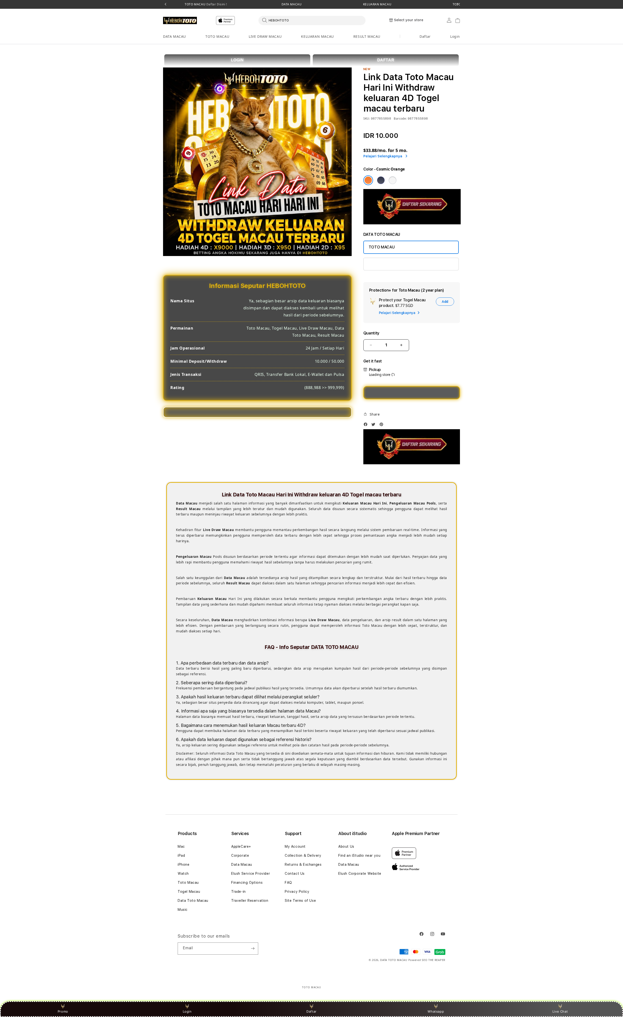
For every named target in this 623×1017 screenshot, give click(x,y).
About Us (346, 846)
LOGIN (237, 60)
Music (183, 910)
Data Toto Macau (193, 901)
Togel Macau (189, 891)
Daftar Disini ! (216, 4)
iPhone (184, 864)
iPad (181, 855)
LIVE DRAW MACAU (265, 36)
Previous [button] (165, 4)
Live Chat (560, 1011)
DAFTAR (385, 60)
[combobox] (312, 20)
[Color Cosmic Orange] (368, 180)
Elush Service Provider (250, 873)
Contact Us (295, 873)
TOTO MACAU (206, 4)
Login (187, 1011)
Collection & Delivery (303, 855)
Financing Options (247, 882)
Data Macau (241, 864)
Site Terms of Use (300, 901)
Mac (181, 846)
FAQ (288, 882)
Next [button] (457, 4)
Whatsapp (436, 1011)
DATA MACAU (292, 4)
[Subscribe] (252, 948)
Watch (183, 873)
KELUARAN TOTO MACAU (391, 264)
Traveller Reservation (249, 901)
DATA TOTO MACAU (393, 960)
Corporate (240, 855)
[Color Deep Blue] (381, 180)
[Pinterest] (382, 425)
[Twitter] (374, 425)
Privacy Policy (297, 891)
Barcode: (400, 118)
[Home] (180, 20)
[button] (174, 37)
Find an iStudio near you (359, 855)
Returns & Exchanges (303, 864)
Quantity (371, 333)
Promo (63, 1011)
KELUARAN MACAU (377, 4)
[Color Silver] (392, 180)
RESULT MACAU (366, 36)
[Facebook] (366, 425)
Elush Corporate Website (359, 873)
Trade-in (238, 891)
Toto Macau (188, 882)
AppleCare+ (241, 846)
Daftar (311, 1011)
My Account (295, 846)
